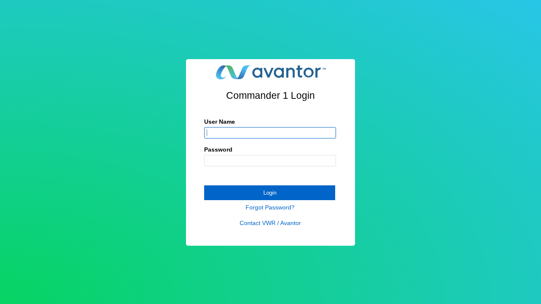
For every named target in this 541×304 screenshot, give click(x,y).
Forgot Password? (270, 207)
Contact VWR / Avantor (270, 223)
